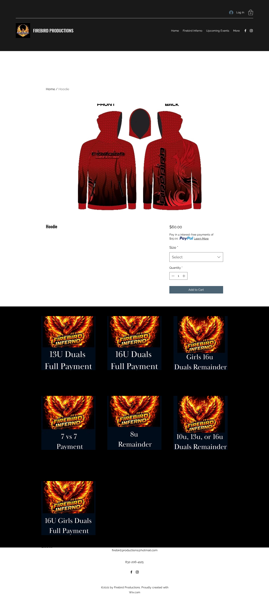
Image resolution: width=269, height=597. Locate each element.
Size (173, 247)
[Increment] (184, 276)
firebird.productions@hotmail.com (135, 550)
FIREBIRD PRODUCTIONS (53, 30)
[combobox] (196, 257)
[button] (250, 12)
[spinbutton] (178, 276)
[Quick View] (68, 343)
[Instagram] (251, 31)
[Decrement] (172, 276)
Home (50, 89)
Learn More (201, 238)
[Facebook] (245, 31)
